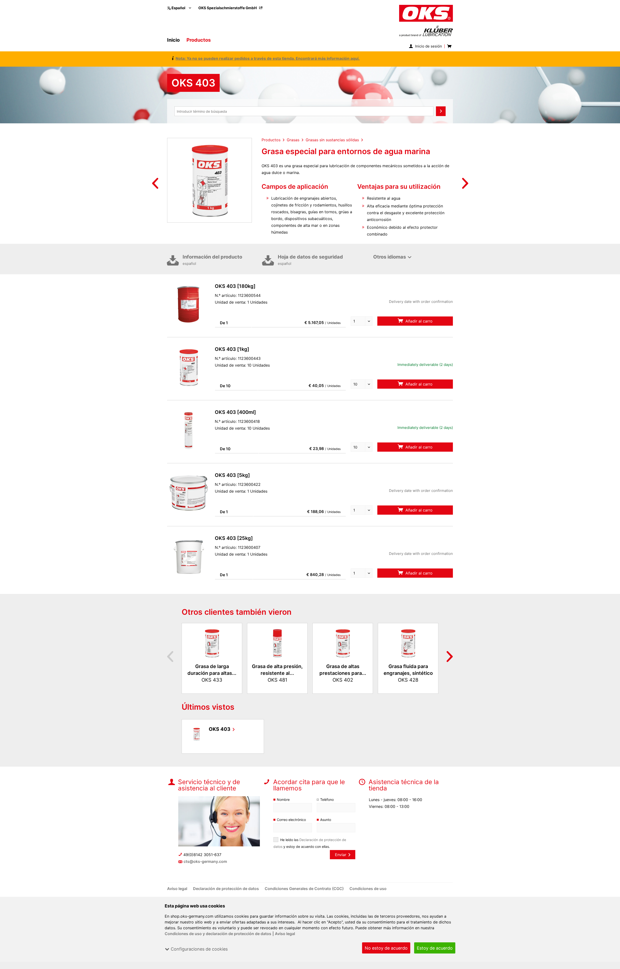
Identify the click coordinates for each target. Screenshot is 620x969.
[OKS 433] (212, 643)
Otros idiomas (389, 257)
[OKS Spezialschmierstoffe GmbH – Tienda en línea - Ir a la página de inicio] (426, 21)
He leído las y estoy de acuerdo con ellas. (309, 843)
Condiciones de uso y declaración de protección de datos (218, 933)
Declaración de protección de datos (226, 888)
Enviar (340, 854)
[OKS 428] (408, 643)
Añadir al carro (418, 321)
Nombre (283, 799)
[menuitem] (230, 8)
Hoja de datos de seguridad (310, 260)
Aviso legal (285, 933)
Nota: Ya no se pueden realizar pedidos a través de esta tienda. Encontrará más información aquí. (268, 58)
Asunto (325, 820)
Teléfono (327, 799)
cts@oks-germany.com (205, 861)
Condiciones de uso (368, 888)
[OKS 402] (342, 643)
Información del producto (212, 260)
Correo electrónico (291, 820)
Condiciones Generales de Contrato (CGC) (305, 888)
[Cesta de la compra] (449, 46)
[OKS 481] (277, 643)
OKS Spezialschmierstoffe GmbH (227, 8)
